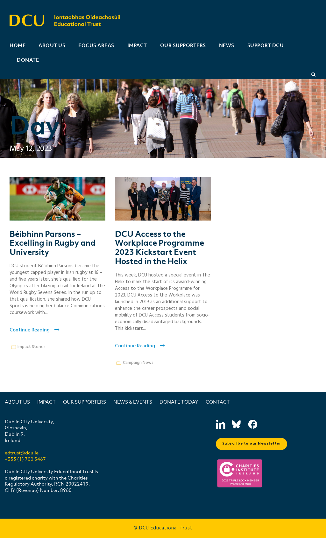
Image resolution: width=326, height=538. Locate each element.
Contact (218, 401)
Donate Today (178, 401)
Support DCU (265, 45)
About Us (52, 45)
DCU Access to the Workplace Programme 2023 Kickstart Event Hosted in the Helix (159, 247)
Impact (137, 45)
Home (17, 45)
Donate (28, 60)
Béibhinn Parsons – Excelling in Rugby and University (53, 242)
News (226, 45)
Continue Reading (30, 330)
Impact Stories (32, 347)
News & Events (132, 401)
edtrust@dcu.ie (22, 452)
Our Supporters (183, 45)
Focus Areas (96, 45)
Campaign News (138, 362)
